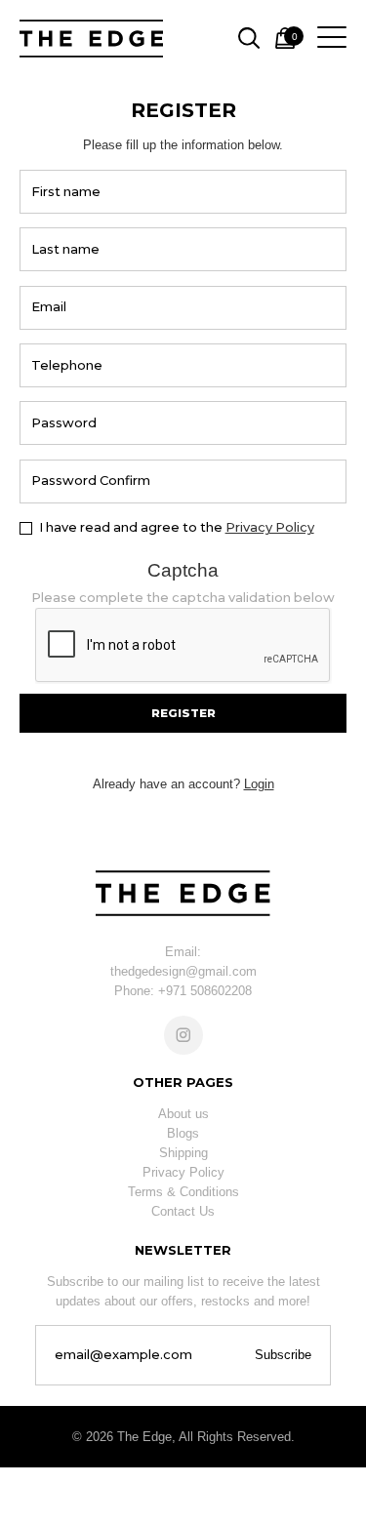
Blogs (183, 1133)
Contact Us (183, 1211)
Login (259, 784)
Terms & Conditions (183, 1191)
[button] (183, 713)
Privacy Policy (269, 527)
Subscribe (283, 1354)
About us (183, 1113)
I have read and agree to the (176, 527)
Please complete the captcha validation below (183, 597)
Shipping (183, 1152)
